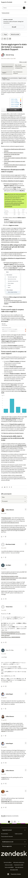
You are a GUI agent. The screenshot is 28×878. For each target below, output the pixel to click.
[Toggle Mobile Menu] (25, 2)
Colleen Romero (10, 509)
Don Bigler (8, 565)
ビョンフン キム (9, 650)
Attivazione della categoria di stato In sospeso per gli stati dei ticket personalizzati (13, 154)
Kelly (7, 791)
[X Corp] (7, 39)
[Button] (2, 487)
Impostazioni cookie (18, 864)
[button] (12, 830)
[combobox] (14, 497)
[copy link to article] (2, 39)
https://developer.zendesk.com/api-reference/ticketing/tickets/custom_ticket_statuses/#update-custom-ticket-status (14, 578)
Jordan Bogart (9, 694)
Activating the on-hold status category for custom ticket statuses (14, 729)
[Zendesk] (14, 853)
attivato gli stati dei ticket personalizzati (14, 252)
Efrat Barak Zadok (6, 518)
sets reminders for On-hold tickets (13, 803)
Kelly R (4, 777)
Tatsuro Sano (9, 606)
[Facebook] (5, 39)
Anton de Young (10, 55)
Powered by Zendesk (16, 874)
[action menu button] (26, 509)
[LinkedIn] (10, 39)
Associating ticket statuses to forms (10, 522)
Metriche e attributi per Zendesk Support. (14, 433)
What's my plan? (23, 62)
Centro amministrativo (12, 184)
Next (19, 822)
